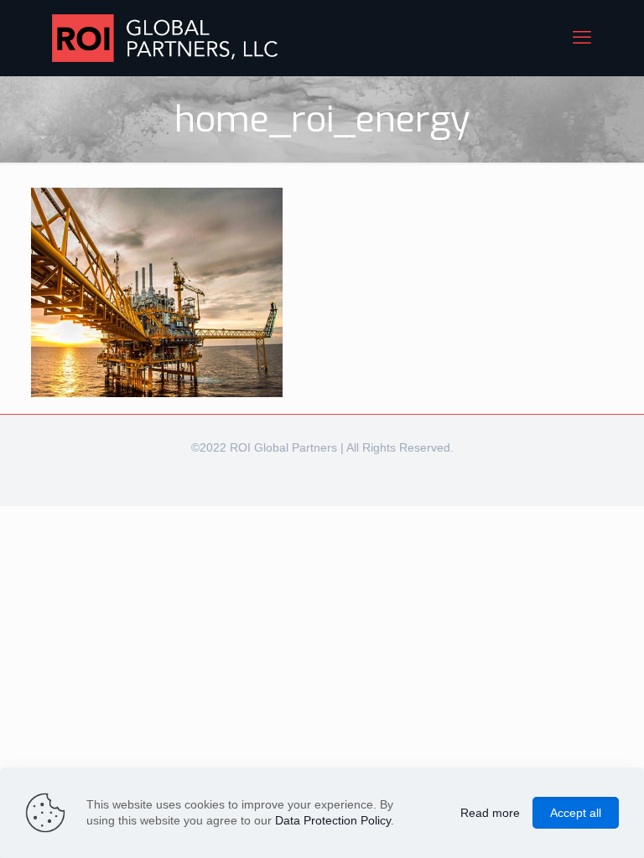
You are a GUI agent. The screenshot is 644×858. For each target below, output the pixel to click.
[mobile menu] (582, 37)
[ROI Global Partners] (165, 37)
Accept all (575, 812)
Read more (490, 812)
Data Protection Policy (333, 820)
